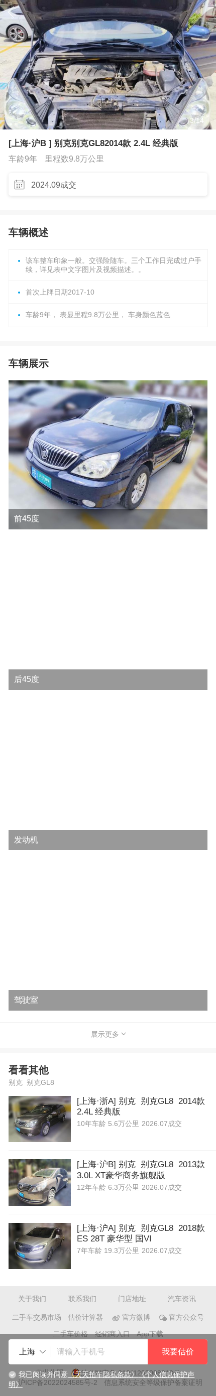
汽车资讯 (182, 1299)
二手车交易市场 (36, 1317)
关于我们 (32, 1299)
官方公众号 (186, 1317)
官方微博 (136, 1317)
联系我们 (82, 1299)
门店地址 (132, 1299)
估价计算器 (85, 1317)
